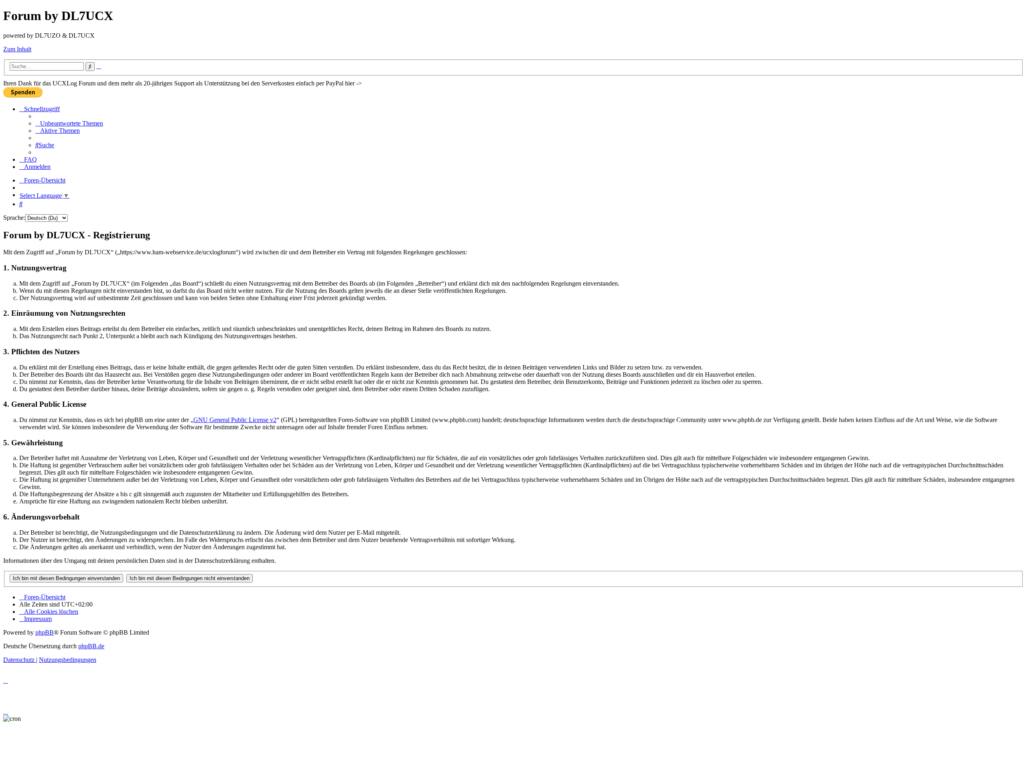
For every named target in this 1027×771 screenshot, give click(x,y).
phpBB (44, 632)
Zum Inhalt (17, 49)
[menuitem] (69, 123)
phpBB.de (91, 646)
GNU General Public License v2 (234, 419)
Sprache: (14, 217)
